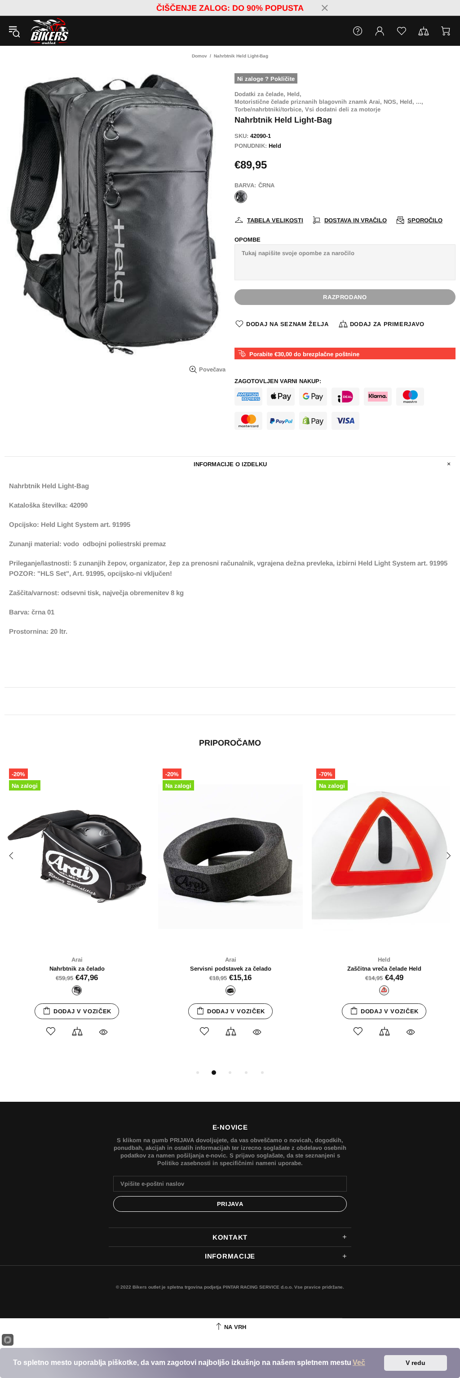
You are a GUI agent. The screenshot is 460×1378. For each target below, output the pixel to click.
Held (275, 145)
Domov (199, 55)
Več (359, 1362)
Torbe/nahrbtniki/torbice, (268, 109)
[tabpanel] (77, 910)
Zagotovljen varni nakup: (277, 381)
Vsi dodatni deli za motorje (342, 109)
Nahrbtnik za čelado (77, 968)
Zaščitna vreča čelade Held (384, 968)
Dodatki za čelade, (259, 94)
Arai (77, 959)
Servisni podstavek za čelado (230, 968)
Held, (294, 94)
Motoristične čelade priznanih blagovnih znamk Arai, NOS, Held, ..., (328, 101)
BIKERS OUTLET (40, 31)
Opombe (247, 239)
